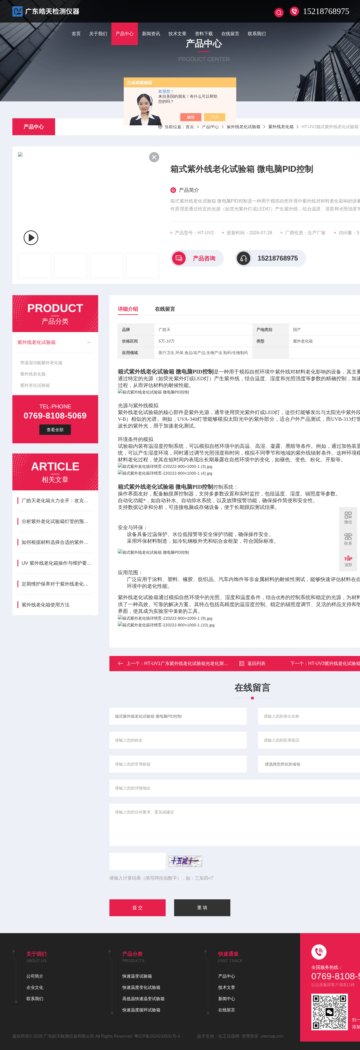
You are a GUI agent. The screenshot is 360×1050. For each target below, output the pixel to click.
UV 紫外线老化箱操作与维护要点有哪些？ (57, 563)
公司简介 (34, 976)
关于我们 (98, 33)
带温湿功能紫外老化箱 (41, 362)
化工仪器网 (228, 1036)
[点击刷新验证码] (185, 861)
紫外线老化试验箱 (243, 126)
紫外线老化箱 (281, 126)
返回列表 (257, 663)
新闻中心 (226, 998)
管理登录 (250, 1036)
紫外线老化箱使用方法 (45, 605)
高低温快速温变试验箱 (143, 998)
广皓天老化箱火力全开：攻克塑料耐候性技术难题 (57, 500)
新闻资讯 (151, 33)
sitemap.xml (272, 1036)
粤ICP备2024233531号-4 (157, 1036)
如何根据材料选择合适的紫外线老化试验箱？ (57, 542)
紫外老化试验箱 (35, 385)
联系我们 (257, 33)
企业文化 (34, 987)
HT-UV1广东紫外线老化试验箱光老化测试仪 (188, 663)
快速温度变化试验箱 (141, 987)
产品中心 (125, 33)
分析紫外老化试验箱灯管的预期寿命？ (57, 521)
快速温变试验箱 (137, 976)
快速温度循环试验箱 (141, 1009)
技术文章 (177, 33)
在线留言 (230, 33)
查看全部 (55, 429)
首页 (76, 33)
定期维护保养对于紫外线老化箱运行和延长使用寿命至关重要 (57, 584)
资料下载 (204, 33)
